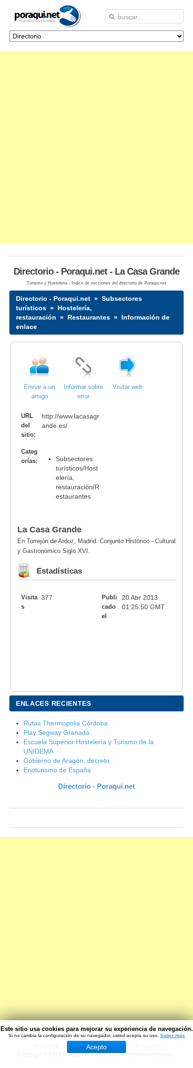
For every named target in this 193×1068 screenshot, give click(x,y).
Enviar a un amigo (39, 392)
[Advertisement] (96, 147)
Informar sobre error (83, 392)
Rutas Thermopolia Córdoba (65, 723)
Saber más (172, 1035)
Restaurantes (88, 317)
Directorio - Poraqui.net (53, 298)
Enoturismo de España (57, 770)
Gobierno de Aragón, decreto (66, 760)
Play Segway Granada (56, 732)
